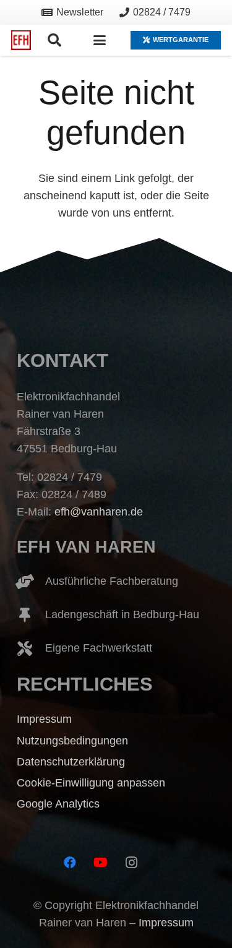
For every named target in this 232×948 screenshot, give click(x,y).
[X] (162, 862)
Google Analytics (58, 804)
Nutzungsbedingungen (72, 741)
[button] (54, 40)
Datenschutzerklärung (71, 762)
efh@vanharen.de (98, 512)
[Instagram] (131, 862)
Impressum (44, 719)
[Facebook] (69, 862)
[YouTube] (100, 862)
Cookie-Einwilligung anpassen (91, 783)
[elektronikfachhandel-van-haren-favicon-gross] (21, 40)
